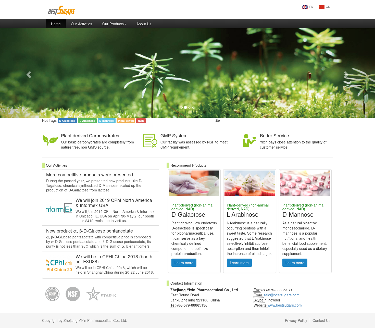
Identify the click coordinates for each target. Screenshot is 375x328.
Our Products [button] (113, 23)
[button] (28, 73)
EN (311, 6)
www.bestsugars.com (285, 305)
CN (328, 6)
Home (58, 23)
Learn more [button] (183, 262)
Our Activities (81, 23)
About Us (143, 23)
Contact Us (321, 320)
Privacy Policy (296, 320)
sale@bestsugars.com (281, 294)
